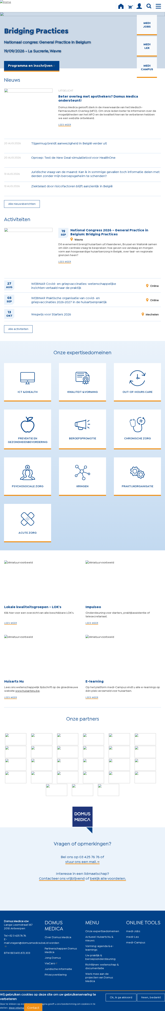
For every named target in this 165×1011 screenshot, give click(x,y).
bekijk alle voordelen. (108, 878)
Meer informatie (18, 1007)
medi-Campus (135, 942)
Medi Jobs (147, 24)
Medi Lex (147, 45)
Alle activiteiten (18, 328)
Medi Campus (147, 67)
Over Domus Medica (58, 937)
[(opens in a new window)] (15, 739)
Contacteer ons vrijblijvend (62, 878)
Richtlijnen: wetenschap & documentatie (102, 966)
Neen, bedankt (151, 997)
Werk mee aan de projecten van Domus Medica (99, 977)
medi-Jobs (133, 931)
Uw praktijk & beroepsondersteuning (100, 956)
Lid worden (52, 942)
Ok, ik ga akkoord (121, 997)
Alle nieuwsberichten (22, 203)
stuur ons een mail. (81, 861)
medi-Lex (132, 936)
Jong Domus (53, 957)
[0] (130, 8)
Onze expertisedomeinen (102, 931)
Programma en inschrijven (30, 65)
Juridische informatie (58, 968)
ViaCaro (50, 963)
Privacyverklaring (56, 974)
